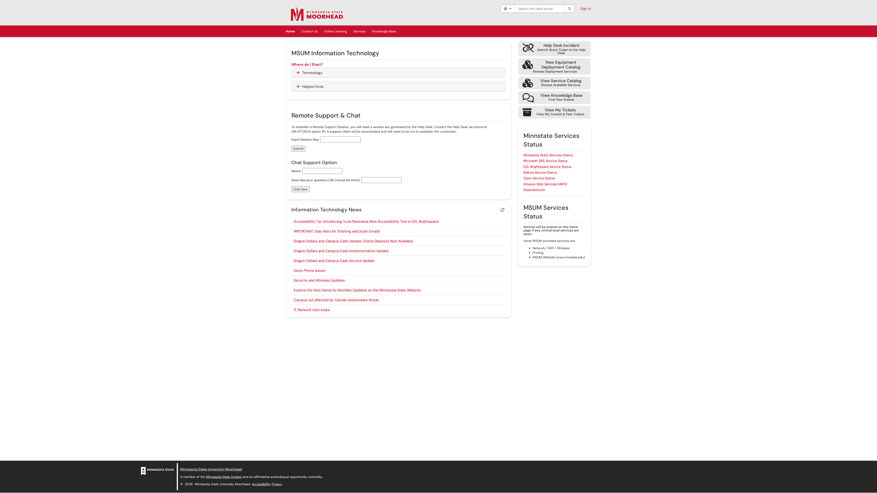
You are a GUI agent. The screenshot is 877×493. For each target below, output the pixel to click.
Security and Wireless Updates (319, 280)
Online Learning (335, 31)
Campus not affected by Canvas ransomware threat (337, 300)
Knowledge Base (384, 31)
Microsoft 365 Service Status (545, 161)
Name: (296, 171)
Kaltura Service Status (540, 172)
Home (290, 31)
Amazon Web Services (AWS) (545, 184)
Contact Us (309, 31)
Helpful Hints (312, 87)
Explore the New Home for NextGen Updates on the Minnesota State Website (357, 290)
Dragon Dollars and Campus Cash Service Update (334, 260)
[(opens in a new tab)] (317, 14)
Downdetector (534, 190)
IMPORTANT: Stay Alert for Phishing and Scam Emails (337, 231)
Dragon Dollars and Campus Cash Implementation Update (341, 251)
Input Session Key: (305, 139)
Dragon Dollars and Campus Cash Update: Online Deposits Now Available (353, 241)
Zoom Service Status (539, 178)
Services (359, 31)
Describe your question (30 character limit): (325, 180)
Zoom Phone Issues (309, 270)
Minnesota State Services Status (548, 155)
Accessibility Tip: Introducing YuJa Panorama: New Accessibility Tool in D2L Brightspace (366, 221)
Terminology (312, 73)
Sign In (585, 8)
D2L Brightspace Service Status (547, 167)
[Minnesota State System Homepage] (157, 471)
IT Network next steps (312, 309)
